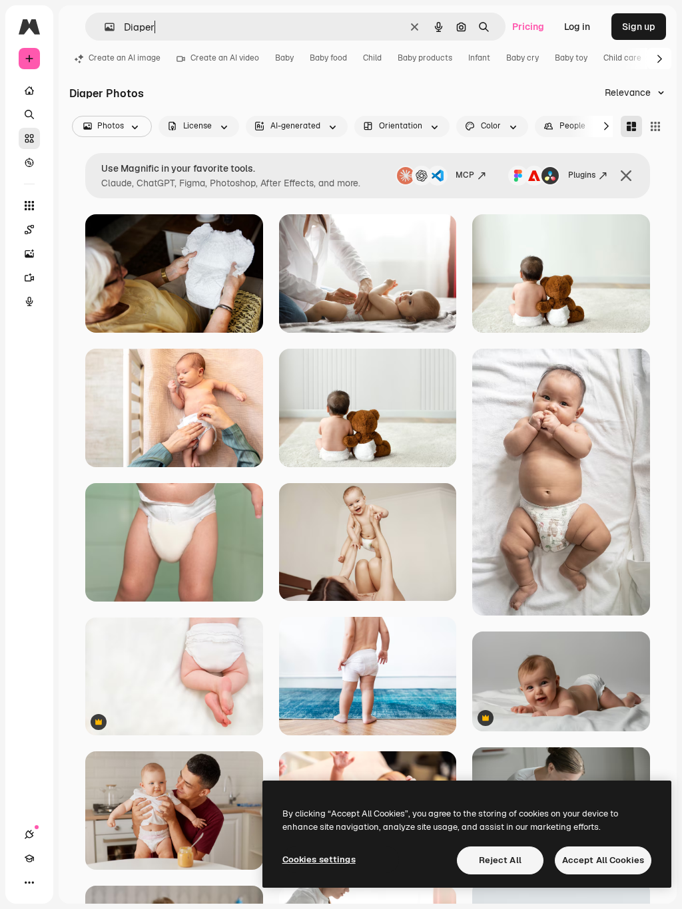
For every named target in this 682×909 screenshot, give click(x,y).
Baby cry (522, 58)
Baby (284, 58)
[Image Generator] (29, 253)
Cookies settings (319, 859)
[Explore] (29, 162)
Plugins (581, 175)
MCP (465, 175)
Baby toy (571, 58)
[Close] (626, 176)
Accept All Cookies (603, 860)
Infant (479, 58)
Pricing (528, 27)
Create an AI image (125, 58)
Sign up (638, 27)
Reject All (500, 860)
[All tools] (29, 205)
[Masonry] (631, 126)
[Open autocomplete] (104, 27)
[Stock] (29, 138)
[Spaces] (29, 229)
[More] (29, 882)
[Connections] (29, 834)
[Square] (655, 126)
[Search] (29, 114)
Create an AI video (224, 58)
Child (372, 58)
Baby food (328, 58)
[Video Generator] (29, 277)
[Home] (29, 90)
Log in (577, 27)
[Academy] (29, 858)
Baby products (425, 58)
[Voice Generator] (29, 301)
